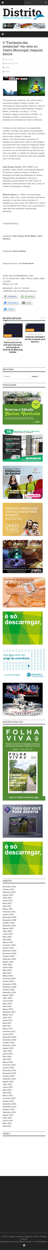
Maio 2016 (7, 1056)
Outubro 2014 (8, 1109)
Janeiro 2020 (8, 948)
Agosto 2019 (8, 962)
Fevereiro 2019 (9, 978)
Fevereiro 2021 (9, 912)
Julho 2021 (7, 898)
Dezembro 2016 (9, 1037)
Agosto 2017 (8, 1015)
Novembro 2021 (9, 887)
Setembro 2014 (9, 1112)
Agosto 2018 (8, 995)
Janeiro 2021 (8, 914)
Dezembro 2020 (9, 917)
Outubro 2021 (8, 889)
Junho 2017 (8, 1020)
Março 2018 (8, 1009)
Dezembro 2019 (9, 951)
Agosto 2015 (8, 1082)
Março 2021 (8, 909)
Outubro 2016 (8, 1043)
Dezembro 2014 (9, 1104)
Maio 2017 (7, 1023)
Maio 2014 (7, 1123)
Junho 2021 (8, 900)
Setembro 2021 (9, 892)
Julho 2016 (7, 1051)
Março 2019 (8, 976)
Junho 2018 (8, 1001)
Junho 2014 (8, 1120)
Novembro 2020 (9, 920)
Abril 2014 (7, 1126)
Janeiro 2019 (8, 981)
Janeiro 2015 (8, 1101)
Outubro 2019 (8, 956)
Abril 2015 (7, 1093)
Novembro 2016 (9, 1040)
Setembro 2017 (9, 1012)
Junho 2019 (8, 967)
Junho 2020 (8, 934)
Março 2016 (8, 1062)
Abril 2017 (7, 1026)
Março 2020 (8, 942)
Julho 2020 (7, 931)
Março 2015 (8, 1095)
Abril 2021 (7, 906)
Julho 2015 (7, 1084)
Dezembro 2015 (9, 1070)
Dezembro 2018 (9, 984)
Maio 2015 (7, 1090)
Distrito (6, 71)
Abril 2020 (7, 939)
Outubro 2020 (8, 923)
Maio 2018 (7, 1004)
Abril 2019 (7, 973)
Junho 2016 (8, 1054)
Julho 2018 (7, 998)
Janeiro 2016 (8, 1068)
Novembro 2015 (9, 1073)
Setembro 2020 (9, 926)
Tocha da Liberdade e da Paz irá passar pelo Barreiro (35, 339)
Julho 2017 (7, 1017)
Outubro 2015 (8, 1076)
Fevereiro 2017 (9, 1031)
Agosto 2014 (8, 1115)
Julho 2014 (7, 1118)
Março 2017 (8, 1029)
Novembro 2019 (9, 953)
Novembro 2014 (9, 1107)
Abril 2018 (7, 1006)
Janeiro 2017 (8, 1034)
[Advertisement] (23, 1154)
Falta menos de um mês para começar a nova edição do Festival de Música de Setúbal (13, 347)
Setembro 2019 (9, 959)
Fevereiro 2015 (9, 1098)
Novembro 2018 (9, 987)
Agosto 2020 (8, 928)
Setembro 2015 (9, 1079)
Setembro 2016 (9, 1045)
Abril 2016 (7, 1059)
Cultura (7, 67)
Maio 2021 (7, 903)
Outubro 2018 (8, 990)
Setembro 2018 (9, 992)
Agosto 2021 (8, 895)
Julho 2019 (7, 965)
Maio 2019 (7, 970)
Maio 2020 (7, 937)
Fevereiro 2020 (9, 945)
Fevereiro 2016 (9, 1065)
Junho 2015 (8, 1087)
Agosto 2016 (8, 1048)
